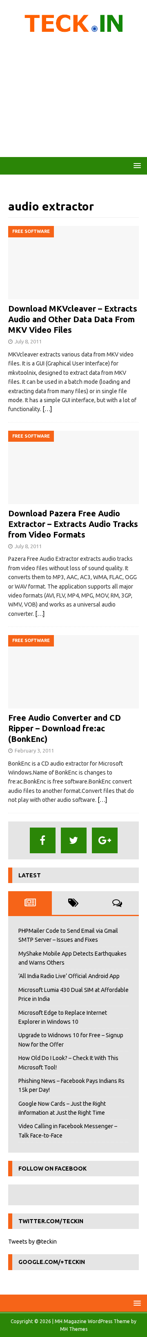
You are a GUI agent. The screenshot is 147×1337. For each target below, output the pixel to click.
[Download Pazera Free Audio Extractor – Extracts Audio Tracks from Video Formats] (73, 467)
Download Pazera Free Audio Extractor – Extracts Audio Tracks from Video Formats (73, 524)
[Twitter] (74, 840)
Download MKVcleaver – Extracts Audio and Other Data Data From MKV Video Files (72, 319)
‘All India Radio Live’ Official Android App (69, 976)
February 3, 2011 (34, 750)
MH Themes (73, 1329)
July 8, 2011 (28, 341)
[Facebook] (43, 840)
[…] (47, 409)
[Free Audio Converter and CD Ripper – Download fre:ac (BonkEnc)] (73, 671)
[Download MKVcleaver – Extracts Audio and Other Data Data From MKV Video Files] (73, 262)
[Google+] (105, 840)
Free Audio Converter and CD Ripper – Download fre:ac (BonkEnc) (64, 728)
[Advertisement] (73, 98)
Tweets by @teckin (32, 1241)
